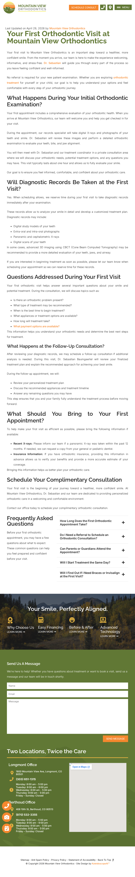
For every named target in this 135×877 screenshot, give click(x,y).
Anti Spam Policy (40, 860)
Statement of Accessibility (82, 860)
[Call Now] (7, 806)
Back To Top (105, 860)
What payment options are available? (36, 326)
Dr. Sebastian (52, 63)
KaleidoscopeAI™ (100, 863)
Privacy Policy (58, 860)
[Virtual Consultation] (7, 817)
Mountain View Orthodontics (67, 28)
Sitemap (25, 860)
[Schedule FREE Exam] (7, 828)
